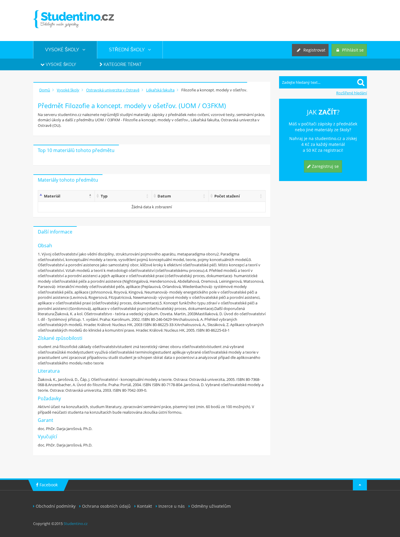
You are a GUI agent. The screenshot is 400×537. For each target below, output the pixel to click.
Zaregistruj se (325, 166)
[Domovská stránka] (73, 19)
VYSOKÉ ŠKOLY (63, 49)
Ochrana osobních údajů (106, 506)
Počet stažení (227, 196)
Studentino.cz (76, 523)
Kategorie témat (122, 64)
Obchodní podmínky (56, 506)
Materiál (52, 196)
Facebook (48, 484)
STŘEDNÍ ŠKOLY (128, 49)
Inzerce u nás (171, 506)
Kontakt (144, 506)
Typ (104, 196)
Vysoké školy (60, 64)
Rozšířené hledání (351, 93)
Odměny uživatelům (211, 506)
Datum (164, 196)
